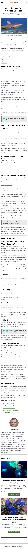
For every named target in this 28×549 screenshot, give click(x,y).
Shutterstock (19, 35)
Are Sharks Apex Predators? (10, 405)
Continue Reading (14, 494)
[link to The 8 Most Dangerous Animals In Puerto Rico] (14, 469)
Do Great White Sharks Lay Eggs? (11, 412)
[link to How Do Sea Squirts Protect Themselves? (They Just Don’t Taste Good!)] (14, 506)
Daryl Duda (12, 35)
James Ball (11, 13)
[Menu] (2, 3)
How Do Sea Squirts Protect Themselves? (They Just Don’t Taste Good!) (14, 519)
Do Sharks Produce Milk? (9, 408)
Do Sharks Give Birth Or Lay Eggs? (11, 410)
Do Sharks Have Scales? (8, 403)
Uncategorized (18, 13)
